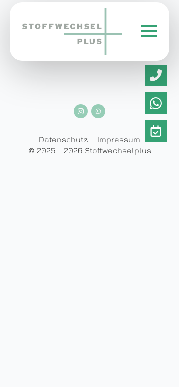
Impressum (118, 139)
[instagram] (81, 111)
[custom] (156, 75)
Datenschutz (63, 139)
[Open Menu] (149, 31)
